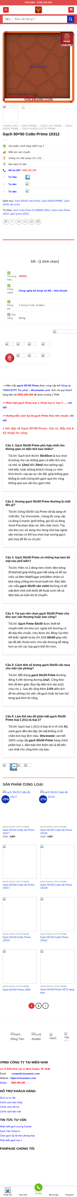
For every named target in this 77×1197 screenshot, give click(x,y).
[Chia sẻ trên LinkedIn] (38, 222)
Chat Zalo (23, 1195)
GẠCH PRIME (29, 126)
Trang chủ (10, 126)
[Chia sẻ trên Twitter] (19, 222)
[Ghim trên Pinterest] (32, 222)
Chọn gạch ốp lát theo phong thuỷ (17, 1135)
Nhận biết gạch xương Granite (16, 1126)
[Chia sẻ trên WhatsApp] (6, 222)
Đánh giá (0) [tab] (12, 251)
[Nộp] (70, 19)
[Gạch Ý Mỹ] (54, 1036)
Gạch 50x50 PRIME (52, 201)
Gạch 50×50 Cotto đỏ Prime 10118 (56, 832)
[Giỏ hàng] (71, 10)
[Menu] (6, 10)
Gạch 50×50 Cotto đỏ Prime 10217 (18, 886)
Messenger (54, 1195)
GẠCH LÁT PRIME (51, 126)
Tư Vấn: (12, 177)
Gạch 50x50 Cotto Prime (39, 128)
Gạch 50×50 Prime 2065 (16, 989)
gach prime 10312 (19, 213)
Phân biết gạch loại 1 (11, 1140)
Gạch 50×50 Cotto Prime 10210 (17, 939)
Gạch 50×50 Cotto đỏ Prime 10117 (18, 832)
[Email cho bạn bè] (25, 222)
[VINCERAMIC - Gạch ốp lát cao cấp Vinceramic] (38, 9)
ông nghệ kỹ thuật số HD (36, 290)
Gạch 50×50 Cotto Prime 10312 (54, 939)
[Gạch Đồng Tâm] (18, 1036)
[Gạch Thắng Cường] (69, 1036)
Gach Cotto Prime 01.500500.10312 (31, 210)
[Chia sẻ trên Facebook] (12, 222)
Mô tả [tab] (7, 243)
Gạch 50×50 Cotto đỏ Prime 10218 (56, 886)
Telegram (69, 1195)
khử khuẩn (61, 290)
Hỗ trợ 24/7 (14, 170)
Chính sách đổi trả (9, 1107)
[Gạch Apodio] (38, 1036)
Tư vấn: (12, 184)
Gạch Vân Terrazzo (10, 1131)
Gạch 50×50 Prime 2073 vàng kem (57, 991)
